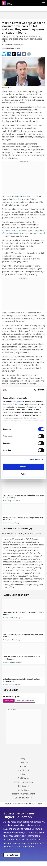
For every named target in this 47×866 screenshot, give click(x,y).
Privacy (23, 774)
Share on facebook (19, 54)
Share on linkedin (9, 54)
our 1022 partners (16, 402)
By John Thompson (8, 523)
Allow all (23, 467)
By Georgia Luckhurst (9, 618)
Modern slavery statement (23, 794)
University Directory (23, 798)
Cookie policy (23, 778)
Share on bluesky (4, 54)
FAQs (23, 758)
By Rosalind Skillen (8, 684)
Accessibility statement (23, 782)
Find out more (12, 855)
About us (23, 766)
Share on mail (24, 54)
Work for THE (23, 770)
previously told (18, 196)
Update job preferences (25, 701)
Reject (23, 474)
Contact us (23, 762)
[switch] (41, 436)
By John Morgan (7, 501)
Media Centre (23, 790)
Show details (35, 459)
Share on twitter (14, 54)
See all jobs (8, 701)
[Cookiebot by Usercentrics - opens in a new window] (34, 390)
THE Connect (23, 786)
